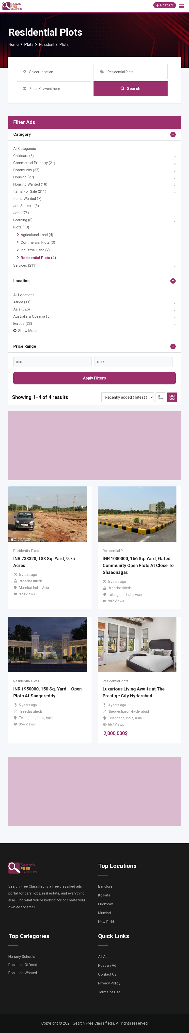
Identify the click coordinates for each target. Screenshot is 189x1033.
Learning (22, 220)
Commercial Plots (38, 242)
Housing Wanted (30, 184)
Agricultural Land (37, 235)
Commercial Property (34, 163)
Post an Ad (107, 965)
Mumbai (25, 588)
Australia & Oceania (31, 316)
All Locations (23, 295)
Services (24, 265)
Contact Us (107, 974)
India (37, 588)
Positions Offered (22, 965)
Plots (21, 227)
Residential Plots (38, 258)
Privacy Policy (109, 983)
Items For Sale (29, 191)
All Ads (104, 956)
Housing (23, 177)
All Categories (24, 148)
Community (26, 170)
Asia (21, 309)
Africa (22, 302)
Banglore (105, 886)
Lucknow (105, 904)
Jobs (21, 213)
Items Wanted (27, 198)
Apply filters (94, 378)
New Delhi (106, 922)
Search (133, 88)
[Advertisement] (94, 445)
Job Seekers (26, 206)
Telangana (116, 595)
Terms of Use (109, 992)
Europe (22, 323)
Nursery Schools (21, 956)
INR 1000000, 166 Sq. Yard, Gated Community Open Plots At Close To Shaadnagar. (138, 565)
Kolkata (104, 895)
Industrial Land (35, 250)
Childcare (23, 156)
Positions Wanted (22, 973)
